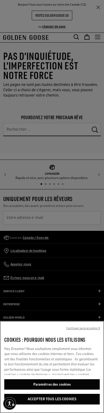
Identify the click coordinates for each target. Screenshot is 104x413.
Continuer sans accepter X (83, 328)
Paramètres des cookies (52, 384)
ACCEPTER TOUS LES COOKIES (52, 399)
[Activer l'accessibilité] (9, 403)
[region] (52, 367)
